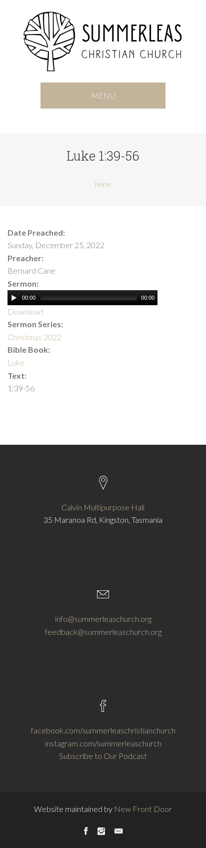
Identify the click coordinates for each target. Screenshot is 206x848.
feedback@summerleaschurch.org (103, 631)
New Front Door (143, 808)
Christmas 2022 (35, 337)
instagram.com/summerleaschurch (103, 743)
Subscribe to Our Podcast (103, 755)
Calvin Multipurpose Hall (103, 507)
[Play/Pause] (14, 298)
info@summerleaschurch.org (103, 618)
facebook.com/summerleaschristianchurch (103, 730)
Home (103, 184)
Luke (16, 362)
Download (25, 311)
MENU (103, 95)
